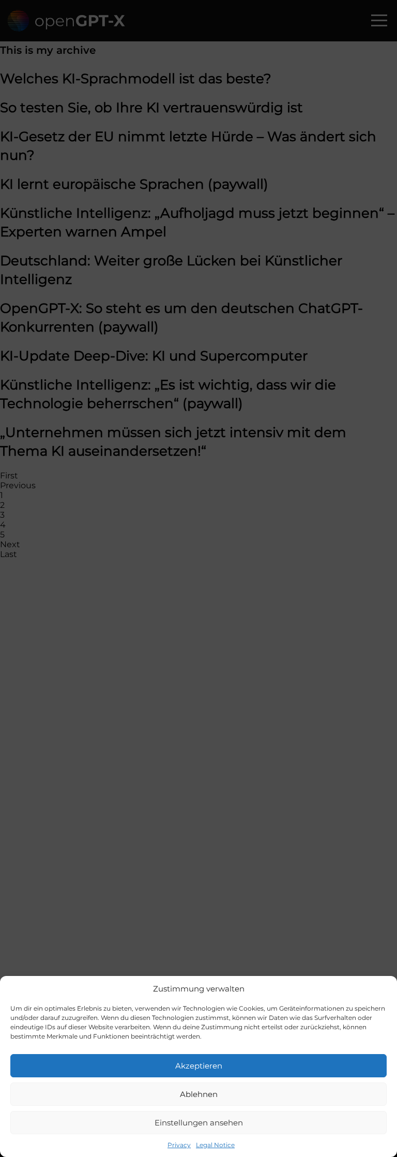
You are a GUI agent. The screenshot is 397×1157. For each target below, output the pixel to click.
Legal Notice (215, 1145)
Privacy (179, 1145)
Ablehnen (199, 1094)
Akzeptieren (198, 1066)
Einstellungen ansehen (199, 1123)
